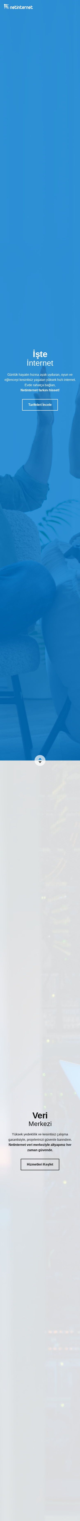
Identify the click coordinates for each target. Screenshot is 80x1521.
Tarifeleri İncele (40, 404)
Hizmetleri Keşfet (40, 1164)
